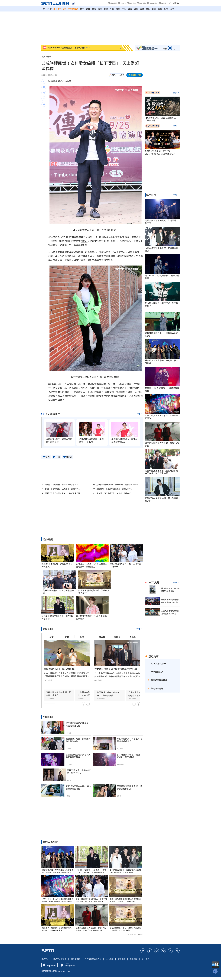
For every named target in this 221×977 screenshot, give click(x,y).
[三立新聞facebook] (149, 950)
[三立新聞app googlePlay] (68, 965)
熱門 (82, 8)
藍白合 (102, 636)
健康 (130, 8)
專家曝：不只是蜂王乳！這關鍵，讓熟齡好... (114, 493)
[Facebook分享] (44, 81)
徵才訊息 (145, 959)
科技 (172, 8)
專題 (160, 8)
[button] (170, 3)
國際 (136, 8)
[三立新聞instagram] (156, 950)
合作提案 (109, 959)
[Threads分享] (44, 93)
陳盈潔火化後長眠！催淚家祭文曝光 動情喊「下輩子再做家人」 (57, 929)
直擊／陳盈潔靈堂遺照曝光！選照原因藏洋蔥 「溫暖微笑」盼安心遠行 (125, 900)
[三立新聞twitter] (170, 950)
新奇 (166, 8)
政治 (106, 8)
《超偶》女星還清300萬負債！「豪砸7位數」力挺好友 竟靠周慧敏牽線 (91, 871)
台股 (67, 636)
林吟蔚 (84, 241)
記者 (82, 636)
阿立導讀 (142, 3)
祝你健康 (132, 3)
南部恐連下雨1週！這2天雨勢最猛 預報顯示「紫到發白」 (92, 565)
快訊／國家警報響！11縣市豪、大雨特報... (62, 489)
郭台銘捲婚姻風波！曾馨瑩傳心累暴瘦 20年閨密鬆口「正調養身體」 (125, 871)
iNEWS (123, 3)
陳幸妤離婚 (73, 8)
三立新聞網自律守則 (93, 959)
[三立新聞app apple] (49, 965)
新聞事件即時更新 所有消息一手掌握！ (61, 484)
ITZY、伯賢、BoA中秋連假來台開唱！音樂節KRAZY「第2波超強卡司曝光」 (57, 900)
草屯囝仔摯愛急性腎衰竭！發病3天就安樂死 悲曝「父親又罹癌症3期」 (91, 929)
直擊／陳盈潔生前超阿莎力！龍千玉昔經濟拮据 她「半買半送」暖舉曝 (91, 900)
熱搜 (94, 8)
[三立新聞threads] (177, 950)
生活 (124, 8)
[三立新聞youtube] (143, 950)
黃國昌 (117, 636)
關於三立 (45, 959)
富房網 (163, 3)
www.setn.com (64, 971)
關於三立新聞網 (59, 959)
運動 (148, 8)
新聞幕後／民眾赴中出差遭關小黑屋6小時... (114, 489)
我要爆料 (133, 959)
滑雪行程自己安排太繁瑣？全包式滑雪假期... (63, 493)
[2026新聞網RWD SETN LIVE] (73, 3)
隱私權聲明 (75, 959)
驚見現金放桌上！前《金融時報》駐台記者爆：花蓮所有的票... (161, 472)
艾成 (77, 229)
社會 (112, 8)
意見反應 (121, 959)
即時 (49, 8)
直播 (100, 8)
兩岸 (142, 8)
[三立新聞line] (163, 950)
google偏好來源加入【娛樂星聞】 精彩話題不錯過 (117, 484)
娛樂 (118, 8)
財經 (154, 8)
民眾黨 (132, 636)
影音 (88, 8)
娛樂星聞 (113, 3)
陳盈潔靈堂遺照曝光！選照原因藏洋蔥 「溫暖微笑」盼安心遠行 (125, 929)
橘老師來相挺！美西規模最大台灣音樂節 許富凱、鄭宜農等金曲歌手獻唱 (57, 871)
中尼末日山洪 (59, 8)
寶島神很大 (154, 3)
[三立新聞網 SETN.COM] (44, 8)
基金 (51, 636)
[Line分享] (44, 87)
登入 (178, 3)
